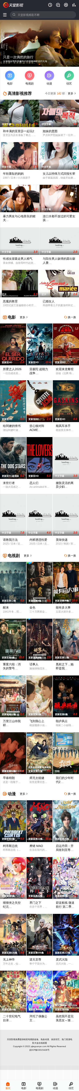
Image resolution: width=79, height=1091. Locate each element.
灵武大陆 (62, 959)
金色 (32, 607)
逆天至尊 (35, 959)
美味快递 (62, 539)
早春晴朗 (9, 778)
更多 (71, 93)
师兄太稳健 (36, 778)
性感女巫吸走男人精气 (17, 258)
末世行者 (9, 483)
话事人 (33, 664)
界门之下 (35, 902)
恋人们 (33, 483)
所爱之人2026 (12, 369)
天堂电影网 (13, 5)
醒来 (6, 607)
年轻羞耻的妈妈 (13, 173)
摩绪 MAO (36, 846)
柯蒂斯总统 (10, 846)
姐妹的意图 (50, 131)
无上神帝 (9, 959)
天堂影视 (11, 1039)
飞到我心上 (36, 721)
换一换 (70, 317)
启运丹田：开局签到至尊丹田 (65, 850)
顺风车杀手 (63, 426)
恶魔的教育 (10, 301)
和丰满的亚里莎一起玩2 (18, 131)
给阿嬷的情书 (12, 426)
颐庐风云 (62, 721)
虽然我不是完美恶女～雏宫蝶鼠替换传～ (65, 1020)
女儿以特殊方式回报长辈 (59, 173)
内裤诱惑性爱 (38, 539)
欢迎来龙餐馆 (65, 369)
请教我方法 (10, 539)
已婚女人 (49, 301)
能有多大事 (63, 607)
